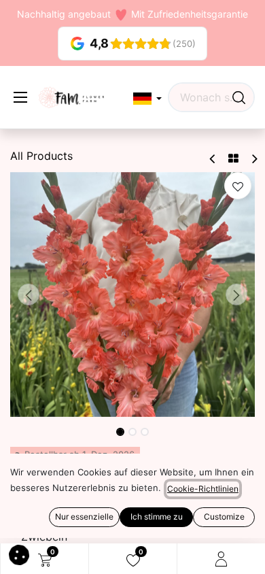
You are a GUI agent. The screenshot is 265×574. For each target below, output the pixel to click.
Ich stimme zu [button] (156, 516)
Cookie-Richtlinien (202, 489)
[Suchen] (239, 97)
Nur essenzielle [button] (84, 516)
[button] (147, 99)
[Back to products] (233, 158)
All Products (41, 156)
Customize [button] (224, 516)
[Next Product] (254, 159)
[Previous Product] (213, 159)
